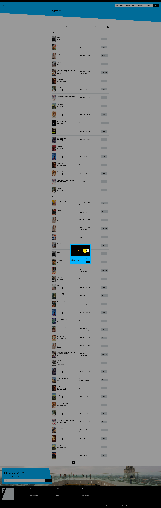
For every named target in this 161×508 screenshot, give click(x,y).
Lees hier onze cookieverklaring (75, 260)
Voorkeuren (83, 262)
